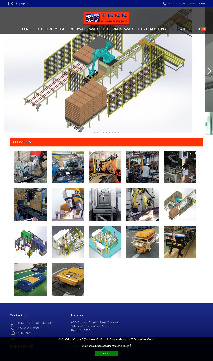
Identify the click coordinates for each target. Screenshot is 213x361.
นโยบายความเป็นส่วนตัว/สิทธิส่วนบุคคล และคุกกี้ (106, 346)
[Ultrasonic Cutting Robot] (68, 220)
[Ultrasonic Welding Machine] (142, 182)
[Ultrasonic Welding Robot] (30, 182)
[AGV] (142, 257)
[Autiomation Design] (180, 220)
